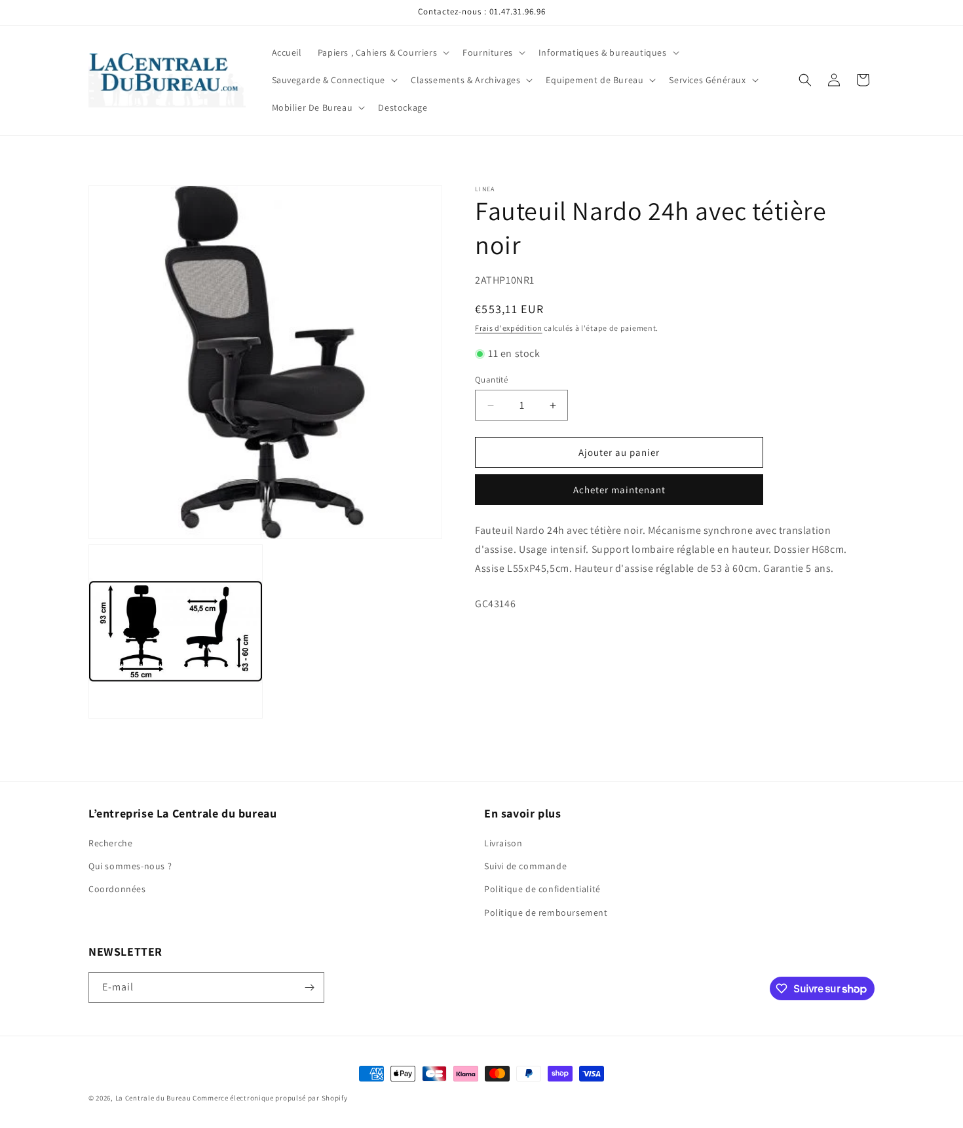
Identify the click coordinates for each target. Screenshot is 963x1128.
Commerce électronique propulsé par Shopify (270, 1097)
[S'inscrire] (309, 987)
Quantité (491, 379)
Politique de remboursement (546, 912)
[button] (382, 52)
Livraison (503, 843)
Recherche (110, 843)
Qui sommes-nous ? (130, 866)
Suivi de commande (525, 866)
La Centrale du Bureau (154, 1097)
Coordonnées (117, 889)
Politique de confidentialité (542, 889)
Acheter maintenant (619, 489)
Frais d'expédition (508, 327)
